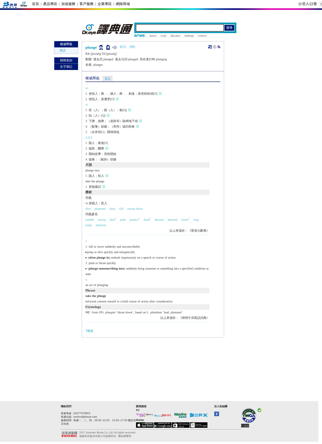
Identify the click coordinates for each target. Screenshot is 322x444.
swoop (102, 219)
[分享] (219, 47)
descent (159, 219)
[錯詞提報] (214, 47)
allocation (175, 35)
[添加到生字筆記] (210, 47)
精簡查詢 (66, 60)
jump (88, 225)
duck (147, 219)
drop (112, 208)
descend (172, 219)
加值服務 (68, 4)
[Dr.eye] (107, 34)
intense (153, 35)
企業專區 (104, 4)
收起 (90, 330)
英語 (63, 50)
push (123, 219)
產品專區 (50, 4)
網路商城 (123, 4)
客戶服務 (86, 4)
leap (196, 219)
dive (88, 208)
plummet (100, 208)
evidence (202, 35)
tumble (89, 219)
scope (163, 35)
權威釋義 (66, 44)
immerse (101, 225)
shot (113, 219)
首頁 (35, 4)
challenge (189, 35)
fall (121, 208)
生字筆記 (66, 66)
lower (185, 219)
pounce (135, 219)
